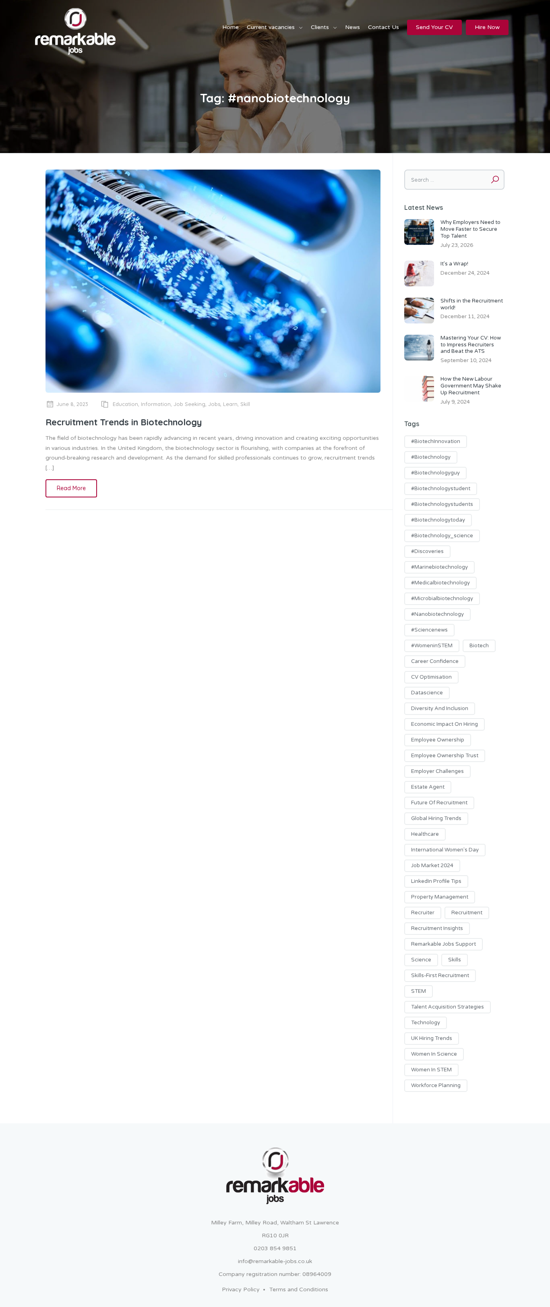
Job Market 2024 (432, 865)
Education (125, 404)
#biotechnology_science (442, 535)
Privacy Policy (241, 1289)
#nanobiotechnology (437, 614)
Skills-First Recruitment (440, 975)
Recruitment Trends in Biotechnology (123, 422)
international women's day (445, 850)
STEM (418, 991)
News (352, 27)
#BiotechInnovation (435, 441)
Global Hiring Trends (436, 818)
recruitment (466, 912)
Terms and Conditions (298, 1289)
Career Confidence (435, 661)
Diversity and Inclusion (439, 708)
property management (439, 897)
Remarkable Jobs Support (443, 944)
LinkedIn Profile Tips (436, 881)
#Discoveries (427, 551)
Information (156, 404)
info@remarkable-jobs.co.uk (275, 1261)
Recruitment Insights (437, 928)
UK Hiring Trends (431, 1038)
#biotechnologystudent (440, 488)
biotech (479, 645)
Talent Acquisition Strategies (447, 1007)
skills (454, 960)
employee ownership (437, 740)
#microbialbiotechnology (442, 598)
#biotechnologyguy (435, 473)
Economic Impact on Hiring (444, 724)
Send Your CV (434, 27)
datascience (427, 693)
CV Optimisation (431, 677)
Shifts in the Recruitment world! (471, 304)
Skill (245, 404)
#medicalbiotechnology (440, 583)
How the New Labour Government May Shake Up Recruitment (470, 386)
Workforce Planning (436, 1085)
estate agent (428, 787)
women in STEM (431, 1070)
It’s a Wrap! (454, 264)
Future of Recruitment (439, 803)
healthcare (425, 834)
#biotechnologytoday (438, 520)
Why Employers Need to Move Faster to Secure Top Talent (470, 229)
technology (425, 1022)
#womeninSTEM (432, 645)
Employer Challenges (437, 771)
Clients (320, 27)
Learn (230, 404)
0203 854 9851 (275, 1248)
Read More (71, 488)
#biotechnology (431, 457)
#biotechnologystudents (442, 504)
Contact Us (383, 27)
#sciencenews (429, 630)
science (421, 960)
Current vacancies (271, 27)
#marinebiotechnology (439, 567)
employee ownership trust (444, 755)
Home (230, 27)
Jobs (214, 404)
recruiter (422, 912)
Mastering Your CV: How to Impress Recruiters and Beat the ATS (470, 345)
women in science (434, 1054)
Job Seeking (189, 404)
